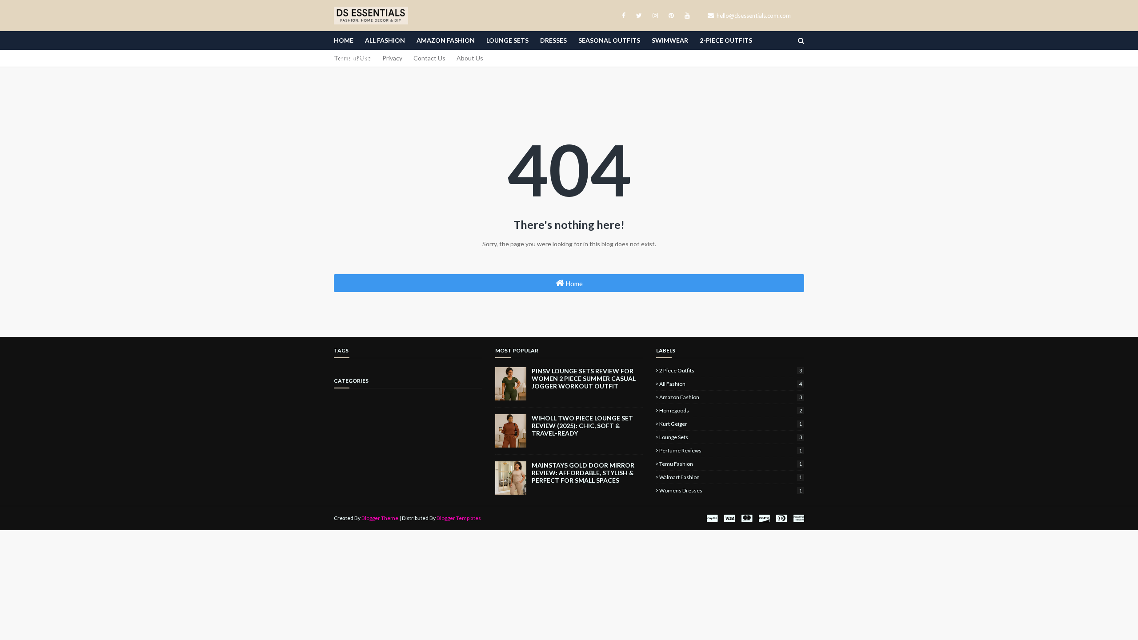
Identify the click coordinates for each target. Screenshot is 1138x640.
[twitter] (639, 15)
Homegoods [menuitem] (361, 59)
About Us (470, 58)
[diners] (781, 518)
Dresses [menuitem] (553, 40)
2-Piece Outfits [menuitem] (726, 40)
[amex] (797, 518)
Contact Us (429, 58)
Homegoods (730, 410)
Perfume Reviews (730, 450)
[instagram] (655, 15)
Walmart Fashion (730, 477)
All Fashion (730, 383)
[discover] (764, 518)
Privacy (392, 58)
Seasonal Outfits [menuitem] (609, 40)
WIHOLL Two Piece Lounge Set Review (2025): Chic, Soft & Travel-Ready (582, 425)
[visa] (729, 518)
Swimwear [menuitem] (670, 40)
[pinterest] (671, 15)
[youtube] (685, 15)
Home (573, 284)
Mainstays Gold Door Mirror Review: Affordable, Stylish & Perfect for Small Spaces (583, 472)
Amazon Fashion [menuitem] (446, 40)
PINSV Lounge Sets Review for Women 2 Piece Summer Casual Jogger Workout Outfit (584, 378)
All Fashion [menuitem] (385, 40)
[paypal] (712, 518)
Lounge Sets (730, 437)
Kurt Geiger (730, 423)
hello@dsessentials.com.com (753, 15)
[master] (746, 518)
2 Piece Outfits (730, 370)
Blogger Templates (459, 518)
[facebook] (624, 15)
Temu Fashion (730, 463)
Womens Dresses (730, 490)
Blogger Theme (379, 518)
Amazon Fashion (730, 397)
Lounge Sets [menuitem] (507, 40)
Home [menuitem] (343, 40)
